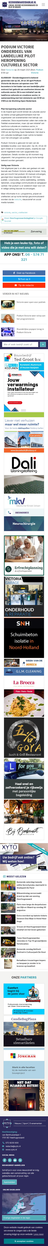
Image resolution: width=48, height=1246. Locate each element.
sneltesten (22, 212)
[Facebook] (4, 1160)
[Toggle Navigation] (43, 5)
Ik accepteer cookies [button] (24, 1241)
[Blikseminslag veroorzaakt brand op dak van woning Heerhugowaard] (8, 897)
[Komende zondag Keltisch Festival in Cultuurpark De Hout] (8, 953)
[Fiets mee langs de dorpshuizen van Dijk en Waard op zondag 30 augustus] (8, 908)
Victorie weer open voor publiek (31, 302)
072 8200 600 (12, 1143)
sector (14, 212)
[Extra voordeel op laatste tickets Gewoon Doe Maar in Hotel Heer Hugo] (8, 919)
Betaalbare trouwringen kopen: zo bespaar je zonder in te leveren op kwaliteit (31, 963)
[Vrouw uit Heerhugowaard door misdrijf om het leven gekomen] (8, 930)
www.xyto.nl (11, 1149)
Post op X (25, 279)
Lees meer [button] (39, 1234)
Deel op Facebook (26, 273)
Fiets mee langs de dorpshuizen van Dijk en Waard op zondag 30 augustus (31, 907)
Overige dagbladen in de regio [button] (16, 1218)
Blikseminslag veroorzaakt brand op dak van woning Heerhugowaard (29, 896)
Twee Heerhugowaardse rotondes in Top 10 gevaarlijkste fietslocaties (32, 941)
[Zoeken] (43, 344)
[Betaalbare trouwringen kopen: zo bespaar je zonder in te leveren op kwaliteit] (8, 964)
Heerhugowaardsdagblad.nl (22, 2)
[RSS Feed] (20, 1160)
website (17, 199)
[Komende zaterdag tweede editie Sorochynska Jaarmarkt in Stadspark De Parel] (8, 886)
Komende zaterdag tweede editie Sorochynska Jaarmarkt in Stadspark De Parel (32, 885)
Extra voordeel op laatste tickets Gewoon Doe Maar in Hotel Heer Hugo (32, 918)
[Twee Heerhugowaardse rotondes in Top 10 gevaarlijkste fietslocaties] (8, 942)
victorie (7, 212)
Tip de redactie (26, 285)
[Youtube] (15, 1160)
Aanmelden (9, 1182)
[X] (10, 1160)
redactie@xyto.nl (13, 1146)
